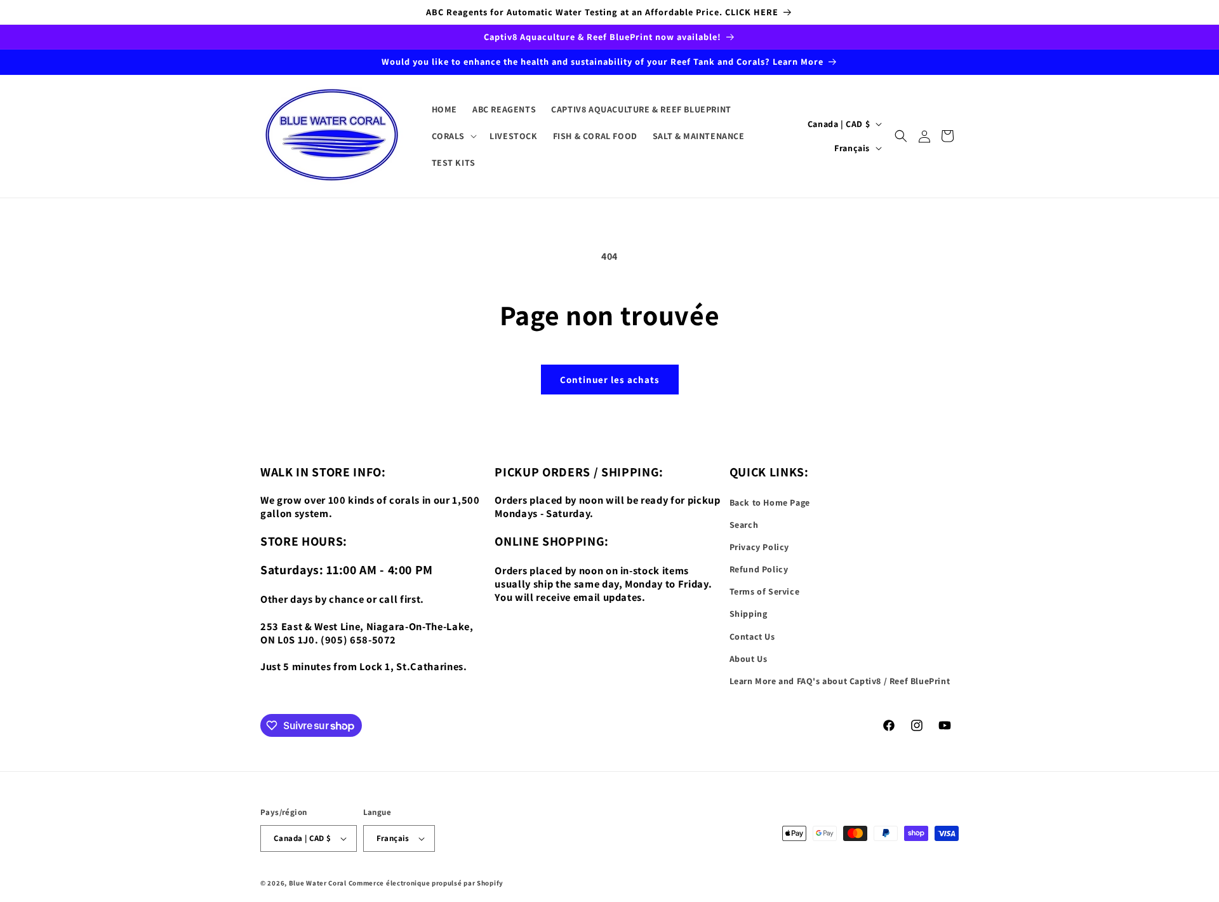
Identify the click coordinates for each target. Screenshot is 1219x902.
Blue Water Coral (318, 882)
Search (744, 524)
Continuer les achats (610, 380)
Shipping (748, 613)
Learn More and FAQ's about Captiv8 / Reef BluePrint (839, 681)
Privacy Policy (759, 547)
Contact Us (752, 636)
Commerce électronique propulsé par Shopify (426, 882)
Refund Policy (759, 569)
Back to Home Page (769, 502)
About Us (748, 658)
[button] (453, 136)
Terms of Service (764, 591)
